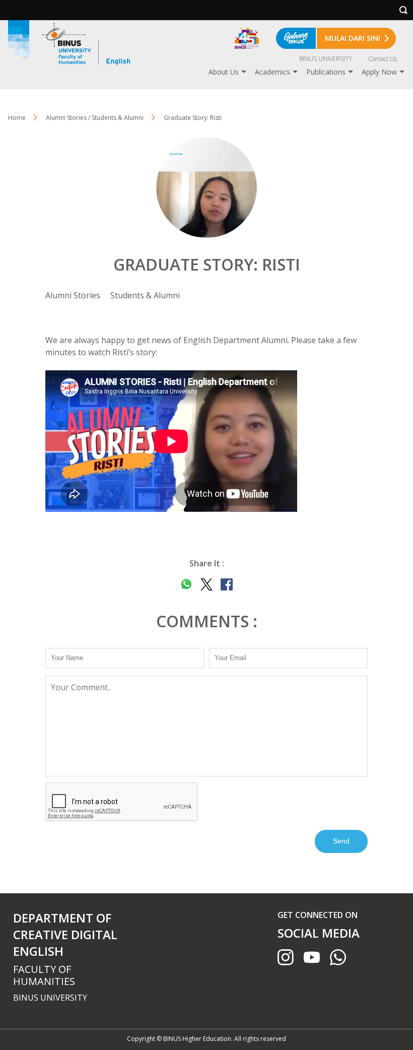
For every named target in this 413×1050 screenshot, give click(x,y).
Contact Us (382, 58)
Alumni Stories (72, 295)
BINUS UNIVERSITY (325, 58)
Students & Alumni (145, 295)
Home (17, 117)
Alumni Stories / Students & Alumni (95, 117)
